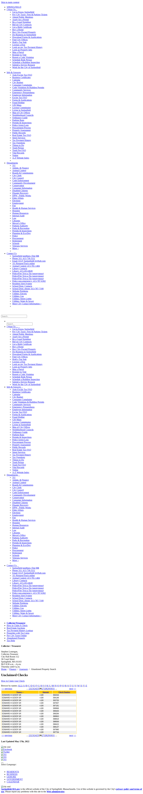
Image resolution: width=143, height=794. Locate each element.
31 (54, 688)
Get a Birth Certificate (22, 27)
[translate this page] (2, 762)
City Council (18, 178)
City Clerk (17, 175)
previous (8, 688)
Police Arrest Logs (20, 125)
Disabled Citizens (20, 190)
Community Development (23, 183)
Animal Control (19, 170)
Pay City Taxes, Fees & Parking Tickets (29, 14)
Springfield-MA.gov (10, 789)
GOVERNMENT (15, 779)
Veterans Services (20, 246)
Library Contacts (19, 268)
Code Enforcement (20, 180)
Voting (15, 155)
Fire (14, 205)
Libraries (16, 221)
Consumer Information (22, 188)
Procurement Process (21, 128)
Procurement (17, 238)
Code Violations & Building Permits (28, 87)
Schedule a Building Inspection (26, 62)
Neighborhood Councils (23, 115)
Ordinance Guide (20, 117)
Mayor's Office (19, 223)
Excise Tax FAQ (19, 97)
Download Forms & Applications (27, 37)
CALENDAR (13, 782)
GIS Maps (16, 105)
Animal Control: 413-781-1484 (26, 266)
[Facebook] (6, 749)
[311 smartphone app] (4, 757)
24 (35, 688)
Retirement (17, 241)
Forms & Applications (22, 100)
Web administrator (56, 791)
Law (14, 218)
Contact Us (12, 253)
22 (30, 688)
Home (4, 669)
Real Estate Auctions (16, 628)
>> (75, 688)
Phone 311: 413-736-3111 (23, 258)
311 (14, 165)
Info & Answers (14, 72)
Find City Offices (20, 40)
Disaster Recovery (20, 193)
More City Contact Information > (26, 304)
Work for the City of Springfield (26, 67)
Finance (12, 669)
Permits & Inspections (22, 123)
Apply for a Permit (20, 19)
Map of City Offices (21, 112)
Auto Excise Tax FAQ (22, 75)
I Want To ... (13, 326)
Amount (45, 692)
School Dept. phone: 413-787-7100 (28, 288)
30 (51, 688)
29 (48, 688)
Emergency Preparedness (23, 92)
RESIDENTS (13, 772)
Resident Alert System (22, 283)
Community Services (21, 90)
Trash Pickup (18, 148)
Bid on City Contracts (22, 24)
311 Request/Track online (23, 263)
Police (15, 236)
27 (43, 688)
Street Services (18, 138)
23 (32, 688)
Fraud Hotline (18, 102)
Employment (18, 203)
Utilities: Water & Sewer (23, 301)
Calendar (16, 80)
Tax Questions (18, 143)
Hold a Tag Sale (19, 42)
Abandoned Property (16, 638)
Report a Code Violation (23, 57)
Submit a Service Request (23, 65)
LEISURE (11, 777)
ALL (20, 686)
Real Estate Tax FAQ (21, 135)
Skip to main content (10, 2)
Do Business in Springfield (24, 35)
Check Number (64, 692)
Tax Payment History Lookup (20, 630)
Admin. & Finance (20, 168)
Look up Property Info (22, 50)
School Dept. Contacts (22, 286)
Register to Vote (19, 55)
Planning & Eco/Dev (21, 233)
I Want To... (12, 9)
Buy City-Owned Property (24, 32)
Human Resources (20, 213)
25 (38, 688)
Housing (16, 210)
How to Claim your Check (13, 681)
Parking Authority (20, 226)
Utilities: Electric (19, 293)
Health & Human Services (23, 208)
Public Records (19, 133)
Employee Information (22, 95)
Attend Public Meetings (22, 17)
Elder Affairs (18, 198)
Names (19, 692)
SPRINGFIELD (14, 7)
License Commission (21, 107)
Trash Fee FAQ (19, 150)
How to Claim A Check (17, 625)
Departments (12, 163)
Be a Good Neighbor (21, 22)
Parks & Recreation (20, 228)
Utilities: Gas (18, 296)
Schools (15, 243)
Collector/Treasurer (16, 623)
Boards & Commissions (22, 173)
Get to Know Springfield (23, 12)
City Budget (17, 82)
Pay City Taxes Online (17, 635)
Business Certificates (21, 77)
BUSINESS (12, 774)
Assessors (23, 669)
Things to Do (18, 145)
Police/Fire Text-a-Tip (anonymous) (28, 273)
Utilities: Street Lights (21, 298)
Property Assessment (21, 130)
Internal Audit (18, 216)
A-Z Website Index (20, 158)
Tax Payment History (21, 140)
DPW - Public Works (21, 195)
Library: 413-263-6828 (22, 271)
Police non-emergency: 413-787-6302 (29, 281)
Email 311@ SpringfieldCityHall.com (29, 261)
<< (3, 688)
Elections (16, 200)
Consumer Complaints (22, 85)
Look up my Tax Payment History (27, 47)
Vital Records (18, 153)
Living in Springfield (21, 110)
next (71, 688)
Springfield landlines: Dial (25, 256)
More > (15, 248)
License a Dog (18, 45)
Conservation (18, 185)
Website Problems (20, 291)
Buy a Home (18, 29)
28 (46, 688)
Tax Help (11, 640)
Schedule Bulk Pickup (22, 60)
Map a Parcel (18, 52)
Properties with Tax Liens (18, 633)
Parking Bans (18, 120)
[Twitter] (5, 752)
